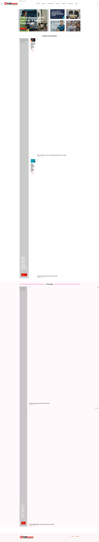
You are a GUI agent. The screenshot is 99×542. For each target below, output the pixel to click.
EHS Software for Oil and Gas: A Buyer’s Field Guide (32, 20)
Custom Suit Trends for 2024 (72, 14)
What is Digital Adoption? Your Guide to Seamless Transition (41, 524)
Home (72, 536)
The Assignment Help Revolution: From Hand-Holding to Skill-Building (56, 25)
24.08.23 (30, 525)
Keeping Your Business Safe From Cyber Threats (47, 276)
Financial (57, 3)
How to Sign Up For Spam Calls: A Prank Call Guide (23, 510)
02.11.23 (38, 277)
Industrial (63, 3)
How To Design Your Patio (71, 27)
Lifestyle (43, 3)
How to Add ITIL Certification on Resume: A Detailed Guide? (57, 13)
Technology (70, 3)
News (76, 3)
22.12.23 (32, 172)
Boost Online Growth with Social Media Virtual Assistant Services (24, 263)
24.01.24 (22, 518)
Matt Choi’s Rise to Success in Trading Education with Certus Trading (51, 155)
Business (38, 3)
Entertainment (50, 3)
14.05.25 (22, 270)
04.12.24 (38, 156)
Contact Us (77, 536)
